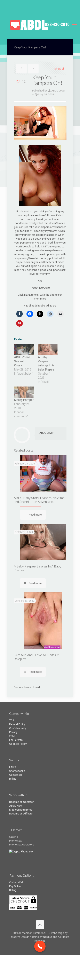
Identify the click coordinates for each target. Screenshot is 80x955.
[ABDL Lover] (40, 24)
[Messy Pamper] (24, 392)
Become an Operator (21, 801)
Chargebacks (17, 770)
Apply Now (15, 805)
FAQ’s (12, 767)
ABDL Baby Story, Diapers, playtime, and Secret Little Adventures (39, 499)
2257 (12, 736)
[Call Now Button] (40, 946)
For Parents (16, 739)
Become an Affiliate (20, 813)
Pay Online (15, 886)
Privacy (13, 732)
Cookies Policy (18, 743)
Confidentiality (17, 728)
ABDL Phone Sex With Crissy (22, 361)
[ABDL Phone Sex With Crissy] (24, 349)
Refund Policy (17, 724)
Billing (12, 778)
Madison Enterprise (20, 809)
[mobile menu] (74, 24)
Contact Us (15, 774)
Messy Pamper (24, 399)
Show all (59, 68)
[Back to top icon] (40, 924)
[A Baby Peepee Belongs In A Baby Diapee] (48, 349)
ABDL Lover (58, 90)
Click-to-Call (16, 882)
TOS (11, 720)
